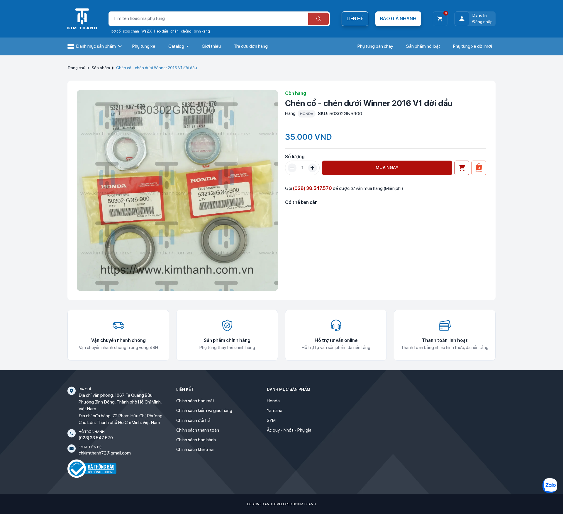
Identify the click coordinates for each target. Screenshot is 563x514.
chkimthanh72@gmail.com (105, 453)
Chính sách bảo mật (195, 401)
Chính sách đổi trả (193, 420)
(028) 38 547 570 (96, 437)
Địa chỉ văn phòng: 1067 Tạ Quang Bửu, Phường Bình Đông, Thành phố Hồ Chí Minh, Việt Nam (120, 402)
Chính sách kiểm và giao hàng (204, 410)
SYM (271, 420)
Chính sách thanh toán (197, 430)
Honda (273, 401)
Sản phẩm (100, 67)
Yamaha (274, 410)
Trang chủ (76, 67)
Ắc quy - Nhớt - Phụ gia (289, 430)
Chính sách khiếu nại (195, 449)
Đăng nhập (482, 21)
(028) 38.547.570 (312, 188)
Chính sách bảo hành (196, 439)
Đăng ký (479, 15)
